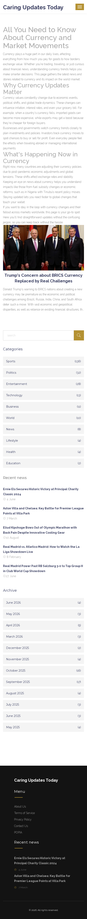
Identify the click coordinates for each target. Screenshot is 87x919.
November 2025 (17, 659)
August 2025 (15, 693)
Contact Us (21, 826)
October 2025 (15, 670)
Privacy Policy (23, 819)
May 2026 (13, 614)
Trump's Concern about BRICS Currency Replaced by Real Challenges (43, 278)
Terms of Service (24, 813)
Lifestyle (12, 440)
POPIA (18, 832)
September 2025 (18, 682)
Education (13, 463)
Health (11, 452)
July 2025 (12, 704)
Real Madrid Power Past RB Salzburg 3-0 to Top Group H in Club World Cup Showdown (43, 568)
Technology (14, 395)
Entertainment (16, 384)
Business (12, 406)
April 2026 (13, 625)
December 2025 (17, 648)
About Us (20, 806)
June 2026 (13, 602)
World (10, 418)
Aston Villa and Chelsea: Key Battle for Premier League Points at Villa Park (43, 511)
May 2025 (13, 727)
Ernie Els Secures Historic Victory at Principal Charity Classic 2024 (41, 492)
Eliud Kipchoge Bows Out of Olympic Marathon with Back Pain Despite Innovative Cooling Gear (40, 530)
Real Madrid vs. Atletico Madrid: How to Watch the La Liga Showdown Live (41, 549)
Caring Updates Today (33, 7)
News (10, 429)
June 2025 (13, 716)
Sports (10, 361)
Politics (11, 372)
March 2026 (14, 636)
